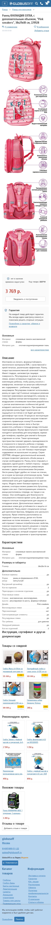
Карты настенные (11, 885)
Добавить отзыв (41, 30)
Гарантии (32, 878)
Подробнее (7, 919)
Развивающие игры (12, 903)
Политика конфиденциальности (38, 892)
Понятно (19, 919)
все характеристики (40, 349)
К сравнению (11, 26)
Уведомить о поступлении (25, 299)
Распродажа (34, 884)
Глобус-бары (9, 882)
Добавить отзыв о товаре (15, 828)
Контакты (32, 896)
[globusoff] (21, 3)
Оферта (32, 887)
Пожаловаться (11, 863)
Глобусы (7, 879)
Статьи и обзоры (36, 902)
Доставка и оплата (36, 875)
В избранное (43, 26)
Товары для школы (11, 900)
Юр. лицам (33, 881)
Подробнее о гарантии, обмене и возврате (24, 325)
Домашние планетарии (8, 896)
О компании (34, 899)
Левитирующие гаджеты (10, 890)
